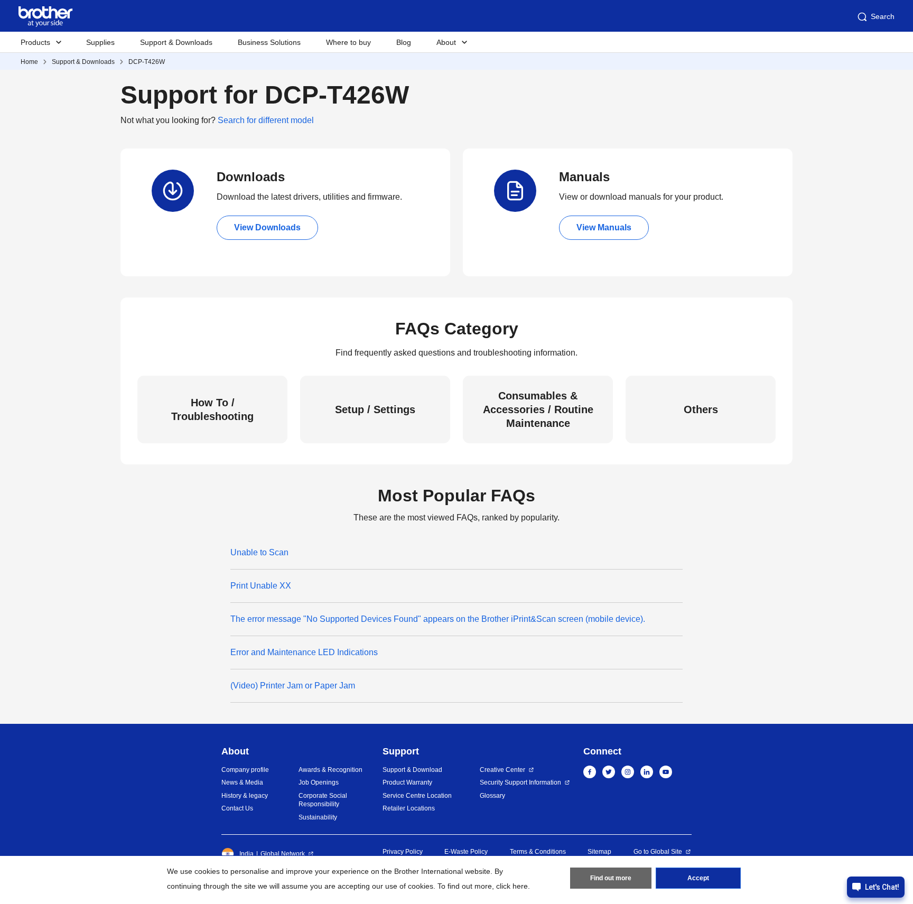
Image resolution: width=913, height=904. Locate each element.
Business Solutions (269, 42)
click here (512, 886)
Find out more (610, 878)
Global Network (282, 854)
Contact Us (237, 808)
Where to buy (348, 42)
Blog (403, 42)
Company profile (245, 769)
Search (883, 16)
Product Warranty (407, 782)
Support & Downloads (176, 42)
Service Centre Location (417, 795)
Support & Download (412, 769)
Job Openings (319, 782)
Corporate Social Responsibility (323, 800)
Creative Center (502, 769)
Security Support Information (520, 782)
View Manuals (603, 227)
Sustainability (318, 817)
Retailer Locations (409, 808)
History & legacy (244, 795)
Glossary (492, 795)
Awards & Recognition (330, 769)
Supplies (100, 42)
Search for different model (266, 120)
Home (29, 62)
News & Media (242, 782)
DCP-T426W (146, 62)
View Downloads (267, 227)
